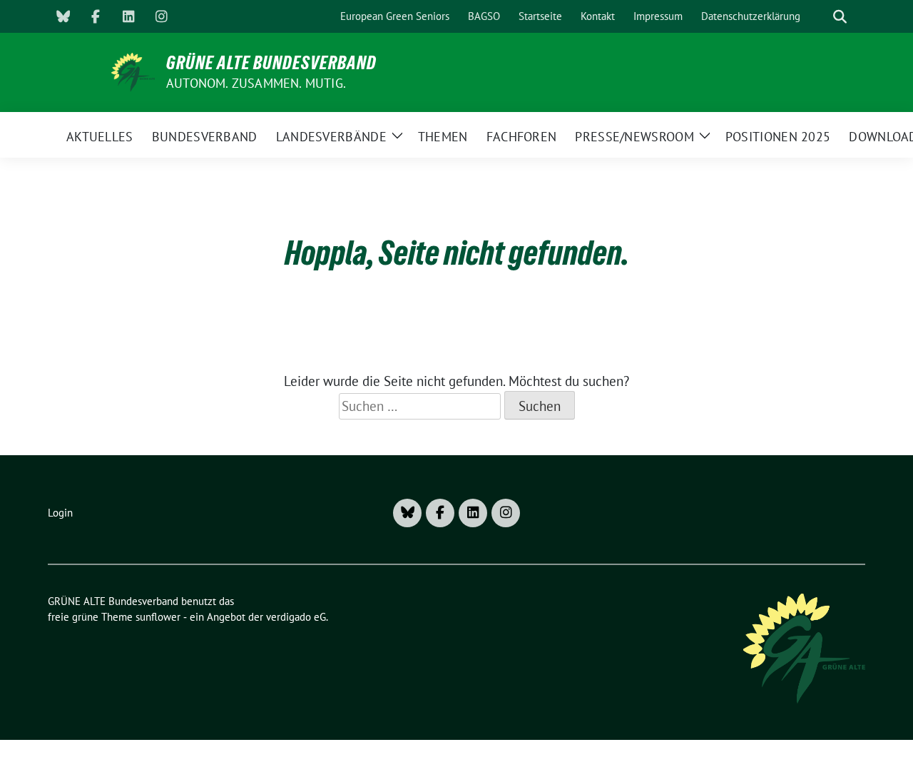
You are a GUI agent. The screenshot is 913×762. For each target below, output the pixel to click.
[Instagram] (161, 16)
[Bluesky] (63, 16)
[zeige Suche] (840, 17)
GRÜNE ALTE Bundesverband (271, 62)
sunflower (158, 617)
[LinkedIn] (128, 16)
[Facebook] (95, 16)
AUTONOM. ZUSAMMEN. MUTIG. (256, 83)
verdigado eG (296, 617)
